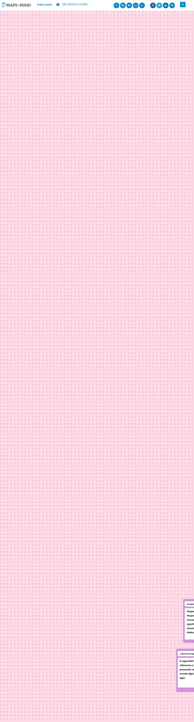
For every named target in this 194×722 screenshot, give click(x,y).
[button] (182, 4)
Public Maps (44, 4)
